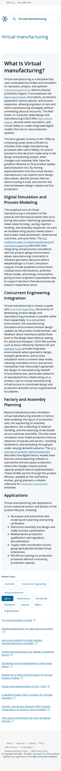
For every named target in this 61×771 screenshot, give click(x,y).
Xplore (7, 598)
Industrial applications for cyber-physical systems (27, 628)
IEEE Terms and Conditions (45, 756)
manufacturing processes (17, 90)
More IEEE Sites (24, 2)
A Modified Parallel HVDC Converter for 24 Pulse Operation (27, 696)
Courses (25, 604)
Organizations (11, 610)
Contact (31, 743)
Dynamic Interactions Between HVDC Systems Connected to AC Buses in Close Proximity (26, 708)
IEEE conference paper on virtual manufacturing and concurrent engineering (29, 242)
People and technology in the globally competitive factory (28, 653)
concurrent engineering (22, 309)
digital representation (15, 97)
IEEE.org (10, 2)
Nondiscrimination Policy (16, 751)
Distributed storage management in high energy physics (27, 665)
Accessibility (26, 747)
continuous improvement (34, 483)
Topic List (20, 743)
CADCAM (9, 583)
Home (9, 743)
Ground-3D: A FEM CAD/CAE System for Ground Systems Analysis (27, 676)
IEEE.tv (38, 604)
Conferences (23, 598)
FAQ (41, 743)
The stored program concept (17, 620)
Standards (9, 604)
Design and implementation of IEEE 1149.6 (24, 686)
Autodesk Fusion (13, 348)
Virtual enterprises (13, 592)
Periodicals (41, 598)
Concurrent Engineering (34, 583)
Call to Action (11, 747)
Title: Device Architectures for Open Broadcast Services (26, 719)
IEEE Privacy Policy (39, 751)
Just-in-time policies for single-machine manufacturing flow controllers (22, 642)
